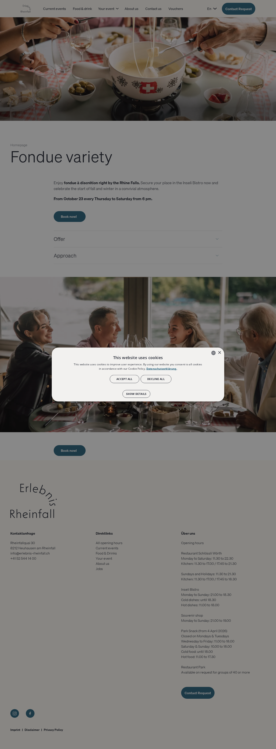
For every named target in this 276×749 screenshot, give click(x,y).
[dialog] (138, 374)
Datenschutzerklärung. (161, 368)
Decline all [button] (156, 379)
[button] (138, 392)
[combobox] (213, 353)
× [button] (219, 352)
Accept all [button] (124, 379)
